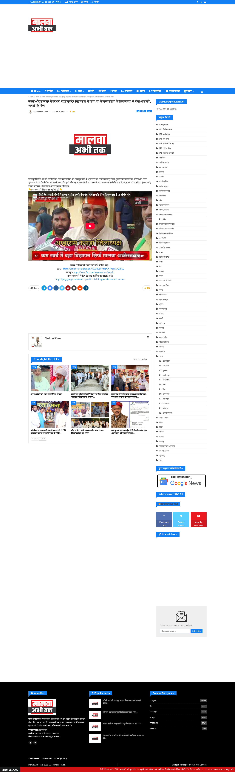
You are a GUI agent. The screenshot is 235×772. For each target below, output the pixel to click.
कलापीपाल (162, 195)
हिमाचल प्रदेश (167, 413)
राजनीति (162, 351)
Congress (163, 125)
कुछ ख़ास (188, 91)
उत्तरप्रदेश (166, 361)
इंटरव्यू (161, 172)
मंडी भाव (162, 323)
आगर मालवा (163, 167)
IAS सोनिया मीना (165, 148)
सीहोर (161, 460)
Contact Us (47, 758)
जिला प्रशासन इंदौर (165, 214)
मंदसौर (161, 328)
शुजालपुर (162, 455)
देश (92, 91)
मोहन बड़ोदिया (164, 342)
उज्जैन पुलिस (163, 181)
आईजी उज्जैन (164, 162)
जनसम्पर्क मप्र (164, 205)
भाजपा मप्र (163, 309)
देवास (161, 262)
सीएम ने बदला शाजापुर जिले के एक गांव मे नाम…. (120, 712)
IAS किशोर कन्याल (165, 129)
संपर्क (86, 2)
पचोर (161, 290)
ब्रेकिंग (50, 91)
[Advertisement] (148, 26)
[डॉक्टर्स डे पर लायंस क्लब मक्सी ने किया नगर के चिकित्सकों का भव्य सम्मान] (90, 414)
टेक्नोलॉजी (157, 91)
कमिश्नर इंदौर (163, 186)
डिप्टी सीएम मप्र (164, 243)
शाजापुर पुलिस (164, 451)
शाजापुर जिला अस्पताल (167, 446)
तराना (161, 252)
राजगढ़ (161, 347)
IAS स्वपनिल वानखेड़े (166, 153)
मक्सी (138, 111)
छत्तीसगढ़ (166, 375)
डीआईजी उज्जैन (164, 247)
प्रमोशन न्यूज (163, 299)
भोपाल (161, 314)
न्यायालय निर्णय (164, 285)
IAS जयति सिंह (164, 134)
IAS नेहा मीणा (164, 139)
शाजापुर (149, 111)
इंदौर (164, 219)
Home (37, 91)
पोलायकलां (162, 295)
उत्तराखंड (166, 366)
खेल (115, 91)
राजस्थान (166, 403)
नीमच (161, 276)
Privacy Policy (60, 758)
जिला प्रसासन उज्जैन (166, 229)
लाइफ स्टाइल (174, 91)
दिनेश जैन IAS (164, 257)
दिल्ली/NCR (167, 380)
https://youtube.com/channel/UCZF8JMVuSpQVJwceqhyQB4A (93, 268)
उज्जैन (161, 177)
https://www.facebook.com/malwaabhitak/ (94, 272)
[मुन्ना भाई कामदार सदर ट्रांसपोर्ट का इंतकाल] (50, 378)
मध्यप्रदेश (65, 91)
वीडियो (143, 111)
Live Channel (33, 758)
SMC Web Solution (199, 765)
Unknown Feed (169, 504)
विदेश (104, 91)
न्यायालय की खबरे (165, 281)
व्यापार (142, 91)
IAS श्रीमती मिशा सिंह (166, 144)
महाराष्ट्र (166, 399)
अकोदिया (162, 158)
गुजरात (165, 370)
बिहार (164, 389)
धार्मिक (161, 271)
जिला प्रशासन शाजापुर (166, 224)
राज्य (80, 91)
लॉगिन (96, 2)
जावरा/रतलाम (163, 210)
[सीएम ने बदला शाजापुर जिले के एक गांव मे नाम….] (95, 715)
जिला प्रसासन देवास (166, 233)
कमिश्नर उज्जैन (164, 191)
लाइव (161, 422)
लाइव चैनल (73, 2)
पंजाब (164, 384)
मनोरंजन (128, 91)
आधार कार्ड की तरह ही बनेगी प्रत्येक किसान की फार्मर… (123, 723)
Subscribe (196, 631)
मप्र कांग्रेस (163, 337)
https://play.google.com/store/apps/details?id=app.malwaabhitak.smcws (90, 279)
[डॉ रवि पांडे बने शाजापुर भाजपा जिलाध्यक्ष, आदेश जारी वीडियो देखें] (95, 703)
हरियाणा (165, 408)
